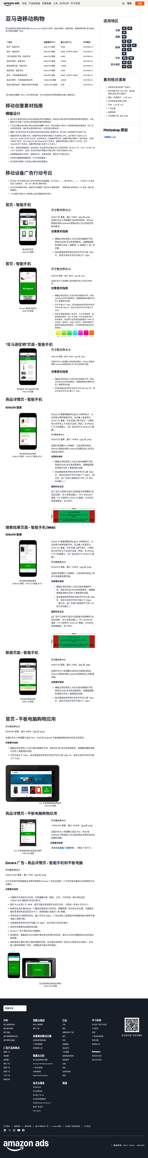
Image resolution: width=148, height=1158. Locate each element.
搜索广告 (6, 1052)
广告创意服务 (38, 1044)
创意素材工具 (38, 1048)
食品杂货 (65, 1048)
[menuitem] (15, 1065)
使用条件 (17, 1126)
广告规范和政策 (97, 1036)
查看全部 (6, 1079)
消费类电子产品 (68, 1032)
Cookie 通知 (56, 1126)
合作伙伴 (64, 3)
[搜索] (123, 4)
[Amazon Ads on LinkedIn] (4, 1130)
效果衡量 (46, 3)
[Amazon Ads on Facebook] (23, 1130)
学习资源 (75, 3)
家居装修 (65, 1060)
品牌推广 (6, 1060)
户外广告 (6, 1075)
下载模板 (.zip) (109, 137)
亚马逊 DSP (37, 1087)
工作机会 (87, 1126)
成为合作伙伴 (97, 1060)
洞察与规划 (39, 1020)
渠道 (64, 1083)
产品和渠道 (34, 3)
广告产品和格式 (11, 1047)
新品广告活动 (38, 1107)
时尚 (64, 1040)
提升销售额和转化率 (10, 1036)
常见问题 (95, 1040)
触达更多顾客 (8, 1028)
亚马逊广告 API (38, 1095)
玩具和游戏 (66, 1071)
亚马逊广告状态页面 (72, 1126)
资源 (93, 1032)
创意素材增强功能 (39, 1040)
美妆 (64, 1028)
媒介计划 (36, 1028)
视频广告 (6, 1067)
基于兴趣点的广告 (41, 1126)
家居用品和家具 (68, 1056)
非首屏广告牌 (63, 848)
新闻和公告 (96, 1044)
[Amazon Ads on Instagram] (14, 1130)
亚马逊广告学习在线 (99, 1024)
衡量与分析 (39, 1055)
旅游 (64, 1075)
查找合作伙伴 (97, 1056)
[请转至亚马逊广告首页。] (26, 1145)
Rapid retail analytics (40, 1075)
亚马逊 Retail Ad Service (42, 1103)
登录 (129, 3)
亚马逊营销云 (38, 1091)
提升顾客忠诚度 (9, 1040)
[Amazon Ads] (9, 3)
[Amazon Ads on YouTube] (18, 1130)
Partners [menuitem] (96, 1051)
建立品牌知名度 (9, 1024)
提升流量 (6, 1032)
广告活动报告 (38, 1067)
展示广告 (6, 1064)
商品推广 (6, 1056)
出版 (64, 1064)
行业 (64, 1020)
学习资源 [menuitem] (96, 1020)
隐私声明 (28, 1126)
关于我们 (6, 1126)
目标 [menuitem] (5, 1020)
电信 (64, 1067)
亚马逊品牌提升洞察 (40, 1060)
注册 (140, 3)
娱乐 (64, 1036)
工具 (55, 3)
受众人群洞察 (38, 1024)
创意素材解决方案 (42, 1036)
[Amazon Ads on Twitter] (9, 1130)
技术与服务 (39, 1083)
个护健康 (65, 1052)
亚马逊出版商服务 (39, 1099)
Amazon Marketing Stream (43, 1064)
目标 (24, 3)
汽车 (64, 1024)
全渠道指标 (37, 1071)
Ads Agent (37, 1111)
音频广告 (6, 1071)
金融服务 (65, 1044)
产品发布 (95, 1028)
